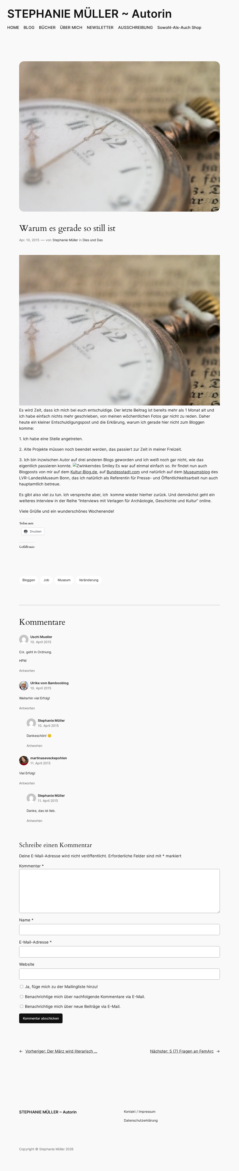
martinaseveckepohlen (48, 758)
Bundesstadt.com (123, 472)
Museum (64, 580)
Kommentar (31, 866)
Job (46, 580)
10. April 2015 (40, 642)
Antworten (27, 671)
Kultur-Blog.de (83, 472)
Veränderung (88, 580)
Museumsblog (196, 472)
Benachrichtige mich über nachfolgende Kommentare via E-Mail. (85, 996)
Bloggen (28, 580)
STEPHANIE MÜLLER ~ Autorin (89, 14)
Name (26, 920)
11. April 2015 (40, 763)
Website (26, 964)
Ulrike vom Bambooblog (49, 683)
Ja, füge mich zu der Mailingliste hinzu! (61, 986)
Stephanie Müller (65, 240)
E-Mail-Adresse (35, 942)
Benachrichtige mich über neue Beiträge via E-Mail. (73, 1006)
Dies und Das (93, 240)
